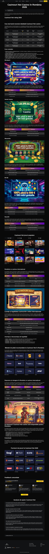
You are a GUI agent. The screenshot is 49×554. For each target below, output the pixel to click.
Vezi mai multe (24, 494)
